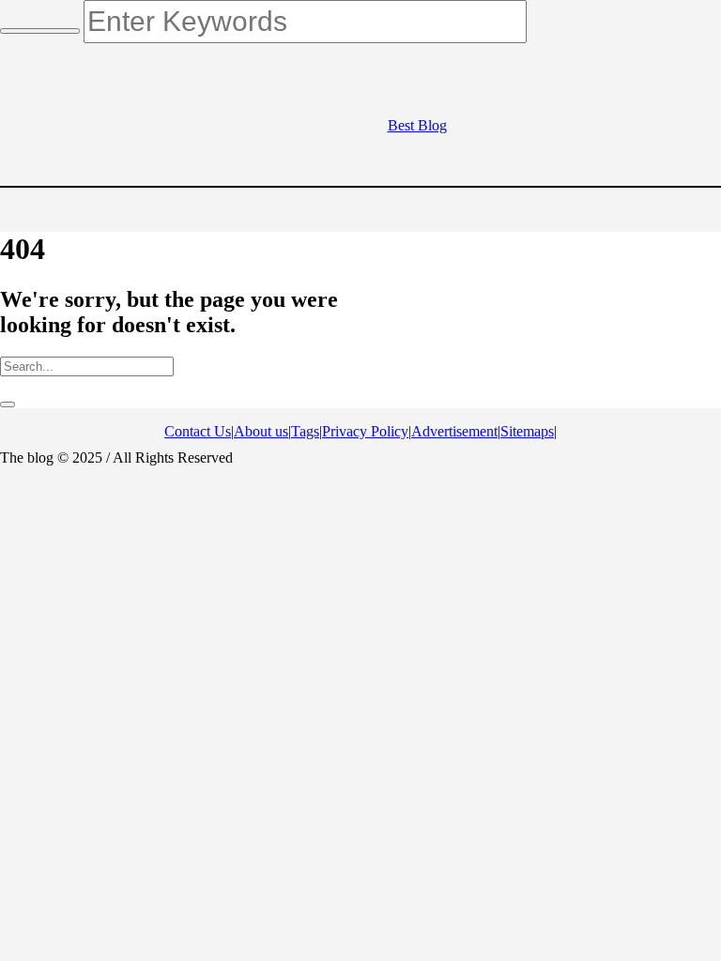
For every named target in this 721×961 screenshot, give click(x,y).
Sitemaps (527, 431)
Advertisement (454, 431)
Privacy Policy (365, 431)
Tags (305, 431)
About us (261, 431)
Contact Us (197, 431)
